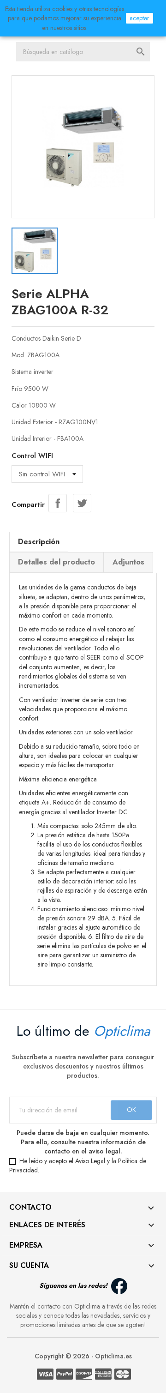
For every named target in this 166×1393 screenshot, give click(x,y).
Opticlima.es (113, 1356)
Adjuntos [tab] (128, 562)
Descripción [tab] (38, 541)
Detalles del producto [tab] (56, 562)
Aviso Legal (90, 1160)
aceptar (139, 18)
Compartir (57, 503)
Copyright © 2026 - (65, 1356)
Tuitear (82, 503)
